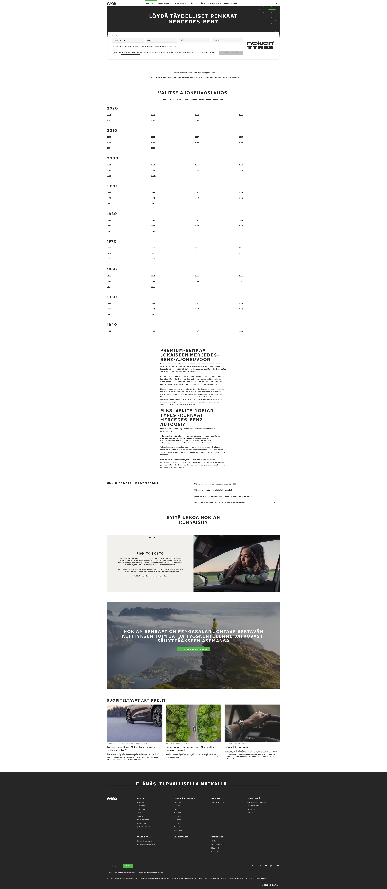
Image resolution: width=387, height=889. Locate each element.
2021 (153, 120)
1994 (153, 198)
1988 (153, 220)
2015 (109, 142)
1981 (108, 231)
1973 (197, 253)
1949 (109, 331)
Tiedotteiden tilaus (217, 844)
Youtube (215, 851)
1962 (241, 281)
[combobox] (128, 40)
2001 (109, 176)
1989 (109, 220)
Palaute (213, 841)
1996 (241, 192)
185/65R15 (177, 816)
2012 (241, 142)
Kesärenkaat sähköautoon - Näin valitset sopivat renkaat (191, 748)
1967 (197, 276)
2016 (241, 137)
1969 (109, 276)
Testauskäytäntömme (236, 878)
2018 (153, 137)
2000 (179, 99)
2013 (197, 142)
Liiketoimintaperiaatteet (218, 878)
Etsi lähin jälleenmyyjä (195, 649)
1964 (153, 281)
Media (251, 813)
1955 (109, 309)
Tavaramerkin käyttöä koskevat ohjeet (184, 878)
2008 (153, 165)
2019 (109, 137)
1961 (108, 287)
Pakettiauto (141, 816)
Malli (179, 36)
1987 (197, 220)
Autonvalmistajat (143, 820)
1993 (197, 198)
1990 (187, 99)
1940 (222, 99)
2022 (109, 120)
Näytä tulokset (233, 53)
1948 (153, 331)
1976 (240, 248)
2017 (197, 137)
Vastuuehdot (203, 878)
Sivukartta (249, 878)
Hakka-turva (163, 3)
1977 (196, 248)
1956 (241, 303)
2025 (153, 115)
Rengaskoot (178, 830)
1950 (215, 99)
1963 (197, 281)
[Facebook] (266, 866)
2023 (241, 115)
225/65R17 (177, 827)
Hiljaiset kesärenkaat (238, 746)
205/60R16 (177, 809)
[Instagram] (272, 866)
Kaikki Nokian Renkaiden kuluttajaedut (150, 576)
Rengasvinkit (213, 3)
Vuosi (147, 36)
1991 (108, 203)
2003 (197, 170)
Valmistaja (115, 36)
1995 (109, 198)
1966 (241, 276)
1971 (108, 259)
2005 (109, 170)
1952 (241, 309)
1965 (109, 281)
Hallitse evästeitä (261, 878)
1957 (197, 303)
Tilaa (128, 866)
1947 (197, 331)
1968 (153, 276)
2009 (109, 165)
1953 (197, 309)
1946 (241, 331)
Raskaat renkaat (144, 827)
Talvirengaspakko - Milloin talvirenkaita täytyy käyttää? (131, 748)
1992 (241, 198)
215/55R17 (177, 813)
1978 (153, 248)
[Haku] (277, 3)
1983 (197, 226)
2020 (164, 99)
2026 (109, 115)
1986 (241, 220)
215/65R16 (177, 823)
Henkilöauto (141, 809)
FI (270, 3)
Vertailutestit (141, 823)
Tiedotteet (251, 809)
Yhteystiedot (217, 837)
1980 (194, 99)
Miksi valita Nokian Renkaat (256, 802)
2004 (153, 170)
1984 (153, 226)
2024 (197, 115)
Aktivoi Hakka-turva (217, 802)
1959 (109, 303)
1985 (109, 226)
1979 (109, 248)
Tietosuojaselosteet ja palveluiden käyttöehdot (154, 878)
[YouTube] (277, 866)
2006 (241, 165)
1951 (108, 314)
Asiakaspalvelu (230, 3)
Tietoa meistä (180, 3)
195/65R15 (177, 806)
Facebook (215, 848)
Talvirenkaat (141, 806)
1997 (197, 192)
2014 (153, 142)
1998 (153, 192)
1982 (241, 226)
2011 (109, 148)
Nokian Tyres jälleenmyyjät (146, 844)
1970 (201, 99)
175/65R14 (177, 820)
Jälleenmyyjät (196, 3)
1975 (109, 253)
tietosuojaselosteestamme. (130, 54)
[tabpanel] (177, 45)
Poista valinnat (207, 53)
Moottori (214, 36)
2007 (197, 165)
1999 (109, 192)
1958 (153, 303)
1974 (152, 253)
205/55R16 (177, 802)
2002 (241, 170)
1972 (240, 253)
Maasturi (140, 813)
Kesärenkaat (141, 802)
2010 (172, 99)
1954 (153, 309)
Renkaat (150, 3)
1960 (208, 99)
